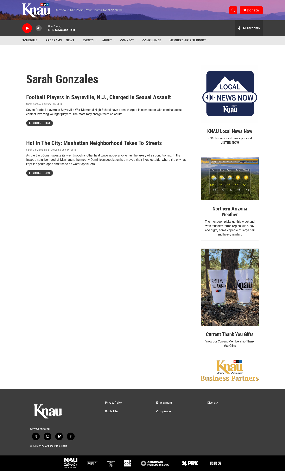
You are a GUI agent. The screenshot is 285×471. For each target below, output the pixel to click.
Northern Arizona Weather (229, 211)
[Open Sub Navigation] (40, 40)
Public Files (112, 411)
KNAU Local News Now (229, 131)
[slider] (45, 28)
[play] (27, 28)
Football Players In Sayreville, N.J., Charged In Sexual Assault (98, 97)
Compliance (151, 40)
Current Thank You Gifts (229, 334)
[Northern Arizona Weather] (230, 178)
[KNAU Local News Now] (230, 94)
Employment (164, 402)
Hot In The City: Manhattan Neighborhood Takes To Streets (94, 143)
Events (88, 40)
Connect (127, 40)
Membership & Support (187, 40)
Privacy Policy (113, 402)
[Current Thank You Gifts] (230, 287)
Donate (253, 10)
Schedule (29, 40)
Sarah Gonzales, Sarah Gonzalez (43, 149)
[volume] (38, 28)
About (107, 40)
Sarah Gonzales (34, 104)
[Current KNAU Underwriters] (230, 370)
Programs (54, 40)
